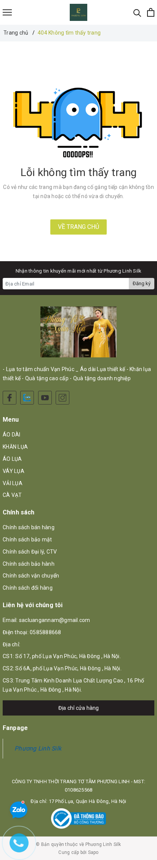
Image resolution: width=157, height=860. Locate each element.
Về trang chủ (78, 226)
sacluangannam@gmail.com (54, 620)
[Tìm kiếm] (137, 12)
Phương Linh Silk (37, 748)
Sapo (93, 852)
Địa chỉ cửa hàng (78, 708)
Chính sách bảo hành (28, 564)
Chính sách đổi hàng (28, 588)
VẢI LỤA (12, 483)
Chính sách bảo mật (27, 539)
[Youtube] (45, 398)
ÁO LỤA (12, 459)
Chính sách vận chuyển (31, 576)
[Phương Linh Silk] (79, 12)
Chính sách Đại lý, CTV (30, 552)
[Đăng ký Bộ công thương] (78, 818)
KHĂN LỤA (15, 447)
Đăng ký (142, 283)
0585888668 (45, 632)
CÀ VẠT (12, 495)
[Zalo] (27, 398)
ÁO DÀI (12, 435)
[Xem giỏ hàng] (150, 12)
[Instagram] (62, 398)
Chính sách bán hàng (28, 527)
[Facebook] (9, 398)
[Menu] (7, 12)
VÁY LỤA (13, 471)
